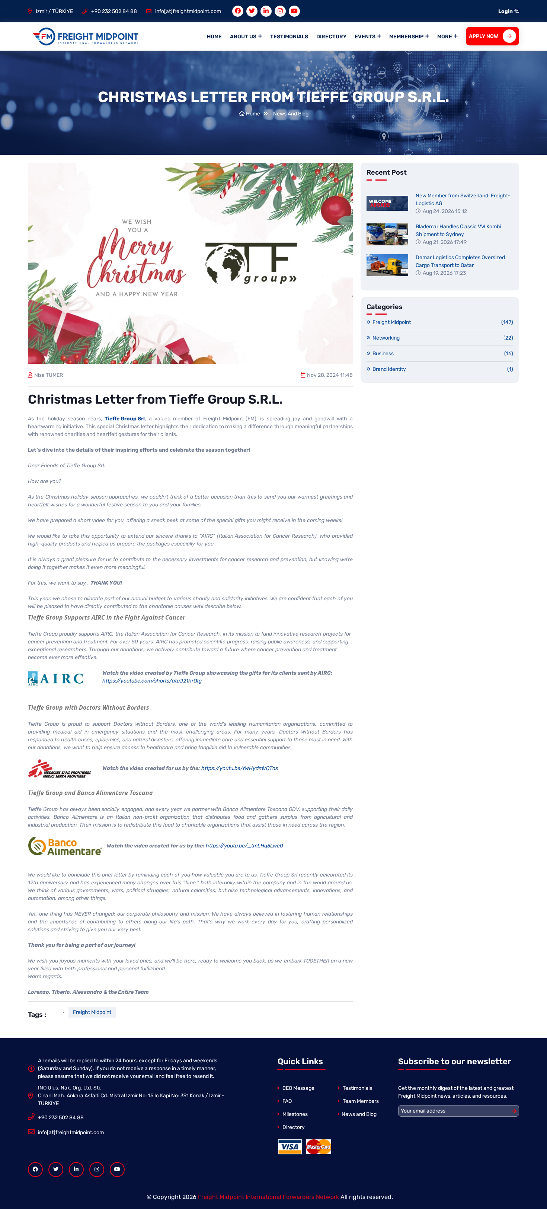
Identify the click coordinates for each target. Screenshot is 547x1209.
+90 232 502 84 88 (114, 11)
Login (506, 11)
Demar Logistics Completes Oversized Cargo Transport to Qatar (460, 261)
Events (365, 37)
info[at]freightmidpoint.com (188, 11)
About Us (243, 37)
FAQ (286, 1101)
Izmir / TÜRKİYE (54, 11)
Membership (406, 37)
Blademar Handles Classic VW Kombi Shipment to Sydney (458, 230)
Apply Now (483, 36)
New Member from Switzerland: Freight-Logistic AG (463, 200)
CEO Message (297, 1088)
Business (442, 353)
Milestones (294, 1114)
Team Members (360, 1101)
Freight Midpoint (92, 1012)
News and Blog (359, 1114)
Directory (331, 37)
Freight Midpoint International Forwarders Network (268, 1196)
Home (214, 37)
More (444, 37)
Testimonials (289, 37)
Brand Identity (442, 369)
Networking (442, 338)
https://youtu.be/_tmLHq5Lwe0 (244, 846)
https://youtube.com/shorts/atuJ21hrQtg (152, 681)
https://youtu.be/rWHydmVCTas (239, 768)
